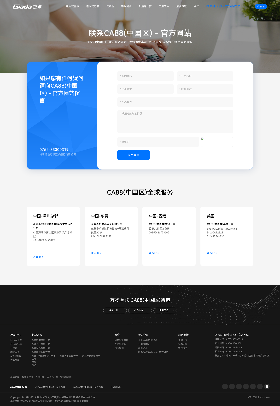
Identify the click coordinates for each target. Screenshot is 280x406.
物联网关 (126, 6)
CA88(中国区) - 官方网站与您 (223, 6)
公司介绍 (143, 334)
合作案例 (119, 348)
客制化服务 (120, 344)
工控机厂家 (52, 377)
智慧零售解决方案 (41, 352)
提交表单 (133, 155)
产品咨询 (138, 310)
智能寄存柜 (27, 377)
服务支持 (183, 334)
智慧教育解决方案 (41, 340)
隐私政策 (116, 387)
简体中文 (257, 397)
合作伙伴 (113, 310)
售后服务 (163, 310)
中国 (248, 397)
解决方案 (181, 6)
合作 (196, 6)
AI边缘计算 (145, 6)
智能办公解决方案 (41, 344)
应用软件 (164, 6)
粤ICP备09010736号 (20, 401)
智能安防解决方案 (91, 356)
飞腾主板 (39, 377)
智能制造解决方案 (41, 348)
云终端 (110, 6)
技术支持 (182, 344)
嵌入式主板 (72, 6)
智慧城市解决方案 (46, 356)
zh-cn (267, 397)
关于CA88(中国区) (147, 340)
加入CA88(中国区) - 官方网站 (50, 387)
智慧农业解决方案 (34, 360)
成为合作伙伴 (121, 340)
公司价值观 (144, 344)
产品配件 (14, 360)
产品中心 (15, 334)
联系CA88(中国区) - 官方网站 (153, 352)
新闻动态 (142, 348)
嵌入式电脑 (92, 6)
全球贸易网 (66, 377)
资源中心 (182, 340)
